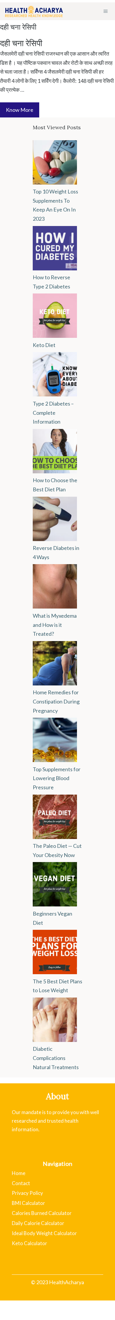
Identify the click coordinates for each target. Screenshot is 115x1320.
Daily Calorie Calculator (38, 1223)
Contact (21, 1183)
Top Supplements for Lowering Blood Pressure (56, 778)
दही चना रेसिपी (21, 43)
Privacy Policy (27, 1193)
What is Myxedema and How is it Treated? (55, 624)
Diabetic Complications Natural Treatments (56, 1057)
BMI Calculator (28, 1203)
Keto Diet (44, 345)
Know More (19, 109)
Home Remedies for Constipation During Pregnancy (56, 701)
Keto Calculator (29, 1243)
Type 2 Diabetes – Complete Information (53, 412)
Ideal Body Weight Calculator (44, 1233)
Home (18, 1173)
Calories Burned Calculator (42, 1213)
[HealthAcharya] (33, 11)
